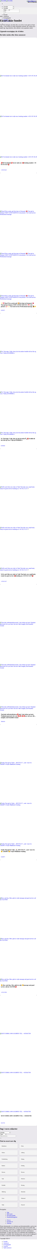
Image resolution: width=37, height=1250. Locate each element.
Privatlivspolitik (11, 1215)
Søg (8, 1212)
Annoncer (6, 16)
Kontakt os (10, 1221)
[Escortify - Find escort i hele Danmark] (6, 0)
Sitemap (9, 1223)
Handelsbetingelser (12, 1217)
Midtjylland (33, 1)
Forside (5, 15)
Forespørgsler (7, 18)
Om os (8, 1220)
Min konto (10, 1214)
